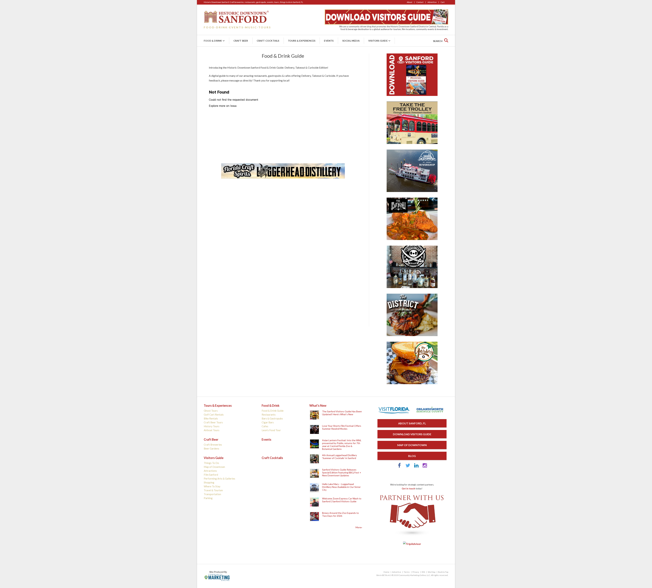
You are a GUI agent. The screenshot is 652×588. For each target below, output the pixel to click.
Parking (208, 498)
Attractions (210, 470)
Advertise (432, 2)
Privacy (415, 572)
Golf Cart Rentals (214, 414)
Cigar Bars (268, 422)
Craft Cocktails (268, 40)
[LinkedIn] (416, 466)
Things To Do (211, 462)
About (409, 2)
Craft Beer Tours (213, 422)
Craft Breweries (213, 444)
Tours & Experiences (301, 40)
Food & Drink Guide (273, 410)
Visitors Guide (378, 40)
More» (359, 527)
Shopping (209, 482)
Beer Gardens (211, 448)
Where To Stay (212, 486)
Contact (419, 2)
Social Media (351, 40)
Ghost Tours (211, 410)
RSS (423, 572)
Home (386, 572)
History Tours (211, 426)
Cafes (265, 426)
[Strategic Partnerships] (412, 536)
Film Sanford (211, 474)
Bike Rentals (211, 418)
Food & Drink (213, 40)
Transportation (212, 494)
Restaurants (269, 414)
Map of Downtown (214, 466)
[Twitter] (407, 466)
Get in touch (408, 488)
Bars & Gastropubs (272, 418)
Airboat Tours (211, 430)
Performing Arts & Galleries (219, 478)
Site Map (431, 572)
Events (328, 40)
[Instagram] (424, 466)
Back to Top (443, 572)
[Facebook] (399, 466)
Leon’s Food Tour (271, 430)
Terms (407, 572)
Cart (443, 2)
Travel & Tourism (213, 490)
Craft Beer (240, 40)
